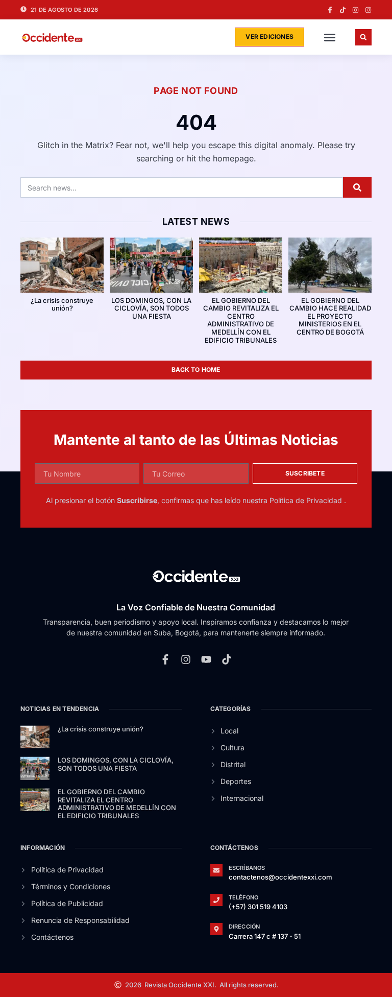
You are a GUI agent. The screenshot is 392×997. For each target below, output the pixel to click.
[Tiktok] (342, 10)
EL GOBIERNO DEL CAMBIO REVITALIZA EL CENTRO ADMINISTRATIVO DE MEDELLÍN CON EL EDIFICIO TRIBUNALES (241, 320)
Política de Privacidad (307, 500)
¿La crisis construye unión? (62, 304)
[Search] (357, 187)
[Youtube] (206, 659)
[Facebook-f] (330, 10)
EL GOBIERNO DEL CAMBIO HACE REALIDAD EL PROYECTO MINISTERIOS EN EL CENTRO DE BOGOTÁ (330, 316)
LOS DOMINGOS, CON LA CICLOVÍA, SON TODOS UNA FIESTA (151, 308)
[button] (330, 37)
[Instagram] (355, 10)
